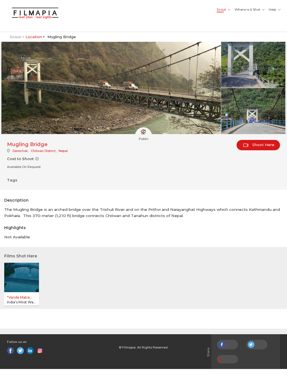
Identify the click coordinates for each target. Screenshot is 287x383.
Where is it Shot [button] (247, 9)
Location (34, 36)
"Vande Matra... (19, 297)
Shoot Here (262, 144)
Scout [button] (221, 9)
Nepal (63, 151)
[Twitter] (20, 350)
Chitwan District (43, 151)
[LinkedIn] (30, 350)
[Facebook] (10, 350)
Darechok (20, 151)
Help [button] (272, 9)
